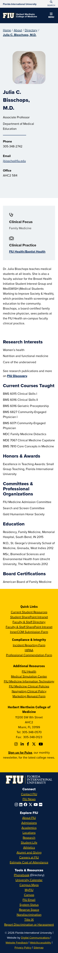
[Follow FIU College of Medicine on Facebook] (28, 744)
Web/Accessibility (40, 942)
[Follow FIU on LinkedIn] (21, 804)
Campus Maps (29, 885)
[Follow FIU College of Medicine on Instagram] (16, 744)
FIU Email (29, 899)
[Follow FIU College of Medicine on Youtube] (41, 744)
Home (7, 30)
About (18, 30)
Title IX (29, 919)
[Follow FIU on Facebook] (26, 804)
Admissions (29, 822)
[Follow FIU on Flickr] (41, 804)
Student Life (29, 842)
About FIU (29, 817)
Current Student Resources (29, 612)
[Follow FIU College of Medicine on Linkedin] (22, 744)
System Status (29, 904)
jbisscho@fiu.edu (14, 161)
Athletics (29, 847)
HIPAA (29, 650)
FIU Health (29, 671)
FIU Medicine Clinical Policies (29, 686)
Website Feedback (17, 942)
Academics (29, 827)
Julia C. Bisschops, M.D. (19, 34)
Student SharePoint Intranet (29, 617)
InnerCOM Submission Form (29, 632)
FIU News (29, 799)
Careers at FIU (29, 857)
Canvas (29, 895)
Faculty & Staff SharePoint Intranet (29, 627)
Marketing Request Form (29, 696)
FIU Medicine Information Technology (29, 681)
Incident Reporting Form (29, 645)
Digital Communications (35, 938)
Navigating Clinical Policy (29, 691)
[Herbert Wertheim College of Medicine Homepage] (20, 15)
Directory (31, 30)
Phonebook (21, 875)
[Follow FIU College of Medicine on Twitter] (34, 744)
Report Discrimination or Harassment (29, 924)
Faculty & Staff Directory (29, 622)
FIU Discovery (17, 376)
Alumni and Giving (29, 852)
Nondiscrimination (29, 914)
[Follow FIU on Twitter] (31, 804)
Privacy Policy (23, 947)
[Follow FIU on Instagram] (17, 804)
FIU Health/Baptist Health (27, 251)
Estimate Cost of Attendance (29, 862)
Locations (29, 832)
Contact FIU (29, 794)
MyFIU (29, 890)
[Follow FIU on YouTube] (36, 804)
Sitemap (38, 947)
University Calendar (29, 880)
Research (29, 837)
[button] (51, 15)
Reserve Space (29, 909)
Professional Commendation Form (29, 655)
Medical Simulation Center (29, 676)
